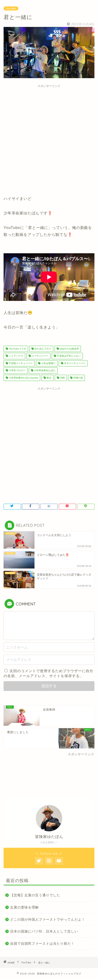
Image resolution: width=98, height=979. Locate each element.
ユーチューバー (39, 356)
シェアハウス (15, 356)
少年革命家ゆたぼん (44, 370)
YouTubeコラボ (17, 348)
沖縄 (62, 377)
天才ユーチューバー (74, 363)
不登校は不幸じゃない (68, 356)
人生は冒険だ (47, 363)
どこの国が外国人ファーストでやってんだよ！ (47, 919)
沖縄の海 (78, 377)
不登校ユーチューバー (20, 363)
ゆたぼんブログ (42, 348)
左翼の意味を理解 (24, 907)
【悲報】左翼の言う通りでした (35, 895)
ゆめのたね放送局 (69, 348)
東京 (48, 377)
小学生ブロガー (16, 370)
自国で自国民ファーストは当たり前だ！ (42, 943)
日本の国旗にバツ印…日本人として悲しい (44, 931)
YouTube (11, 8)
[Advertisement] (49, 139)
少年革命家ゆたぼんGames (23, 377)
